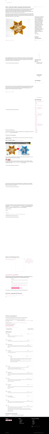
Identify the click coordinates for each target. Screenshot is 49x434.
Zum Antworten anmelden (31, 344)
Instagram (20, 206)
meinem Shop (15, 320)
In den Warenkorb (39, 77)
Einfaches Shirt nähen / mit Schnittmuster (40, 108)
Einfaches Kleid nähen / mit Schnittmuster (40, 115)
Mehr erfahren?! (37, 34)
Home (13, 327)
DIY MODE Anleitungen (9, 327)
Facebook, (26, 320)
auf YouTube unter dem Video (17, 162)
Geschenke (12, 327)
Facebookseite (11, 206)
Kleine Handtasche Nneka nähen (40, 101)
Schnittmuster (8, 136)
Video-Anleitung (19, 140)
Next (43, 70)
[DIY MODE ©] (12, 2)
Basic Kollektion (40, 105)
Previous (35, 70)
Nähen (15, 327)
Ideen (14, 327)
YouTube (7, 321)
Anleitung (6, 327)
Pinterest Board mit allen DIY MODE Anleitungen (19, 322)
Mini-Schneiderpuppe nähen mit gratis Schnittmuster (40, 124)
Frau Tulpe (8, 132)
